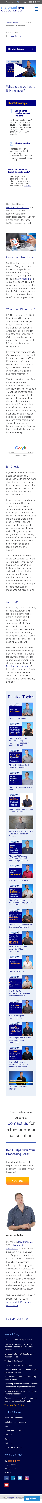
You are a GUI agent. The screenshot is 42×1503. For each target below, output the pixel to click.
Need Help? (11, 2)
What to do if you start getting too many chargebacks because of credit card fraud (19, 741)
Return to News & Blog (17, 1319)
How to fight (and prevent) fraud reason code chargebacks (20, 1040)
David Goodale (25, 1242)
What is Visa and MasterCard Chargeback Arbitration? (21, 925)
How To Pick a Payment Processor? (19, 1365)
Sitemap (7, 1472)
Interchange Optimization (14, 1430)
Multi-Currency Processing (15, 1422)
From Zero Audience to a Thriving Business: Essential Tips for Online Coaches (18, 1347)
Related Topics (16, 49)
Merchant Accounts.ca (11, 1497)
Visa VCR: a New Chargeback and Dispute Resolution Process (21, 833)
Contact (7, 1439)
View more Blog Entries (14, 1405)
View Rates (17, 1181)
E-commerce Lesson (13, 1447)
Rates (6, 1426)
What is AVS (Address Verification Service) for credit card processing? (19, 858)
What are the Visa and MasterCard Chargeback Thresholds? (19, 949)
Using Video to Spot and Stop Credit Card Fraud (21, 810)
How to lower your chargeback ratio (16, 1016)
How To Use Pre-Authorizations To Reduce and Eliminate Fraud (19, 993)
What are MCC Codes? (13, 1361)
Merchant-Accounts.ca (17, 207)
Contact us (18, 1123)
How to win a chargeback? (20, 880)
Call (12, 1461)
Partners (8, 1443)
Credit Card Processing (13, 1418)
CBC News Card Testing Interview (18, 1340)
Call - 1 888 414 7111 (32, 2)
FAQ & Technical (11, 1465)
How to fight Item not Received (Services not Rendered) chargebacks (19, 1064)
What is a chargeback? (18, 718)
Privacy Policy (10, 1468)
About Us (8, 1435)
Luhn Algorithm (23, 278)
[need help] (32, 1498)
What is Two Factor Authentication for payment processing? (20, 902)
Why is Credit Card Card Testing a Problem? (19, 766)
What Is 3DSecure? (17, 971)
